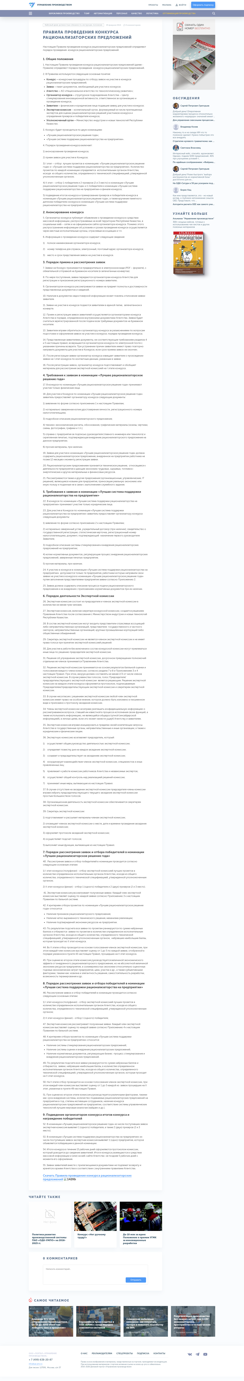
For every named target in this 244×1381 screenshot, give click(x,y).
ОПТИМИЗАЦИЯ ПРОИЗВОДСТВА (179, 13)
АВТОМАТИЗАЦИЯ (103, 13)
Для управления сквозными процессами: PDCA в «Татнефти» (204, 120)
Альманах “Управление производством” (193, 218)
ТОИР (87, 13)
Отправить (135, 1280)
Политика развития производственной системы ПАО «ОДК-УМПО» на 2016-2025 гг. (49, 1238)
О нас (84, 1353)
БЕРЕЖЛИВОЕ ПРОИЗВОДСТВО (64, 13)
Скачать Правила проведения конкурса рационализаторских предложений (87, 1177)
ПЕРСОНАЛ (121, 13)
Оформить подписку (203, 5)
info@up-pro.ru (35, 1364)
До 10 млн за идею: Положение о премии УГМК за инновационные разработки (139, 1238)
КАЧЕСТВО (136, 13)
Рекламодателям (102, 1353)
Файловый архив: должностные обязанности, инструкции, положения (73, 25)
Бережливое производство (44, 1332)
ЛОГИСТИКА (152, 13)
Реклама (166, 5)
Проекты (153, 5)
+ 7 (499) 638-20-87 (41, 1359)
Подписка (143, 1353)
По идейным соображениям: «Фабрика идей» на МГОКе (202, 162)
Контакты (159, 1353)
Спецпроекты (124, 1353)
